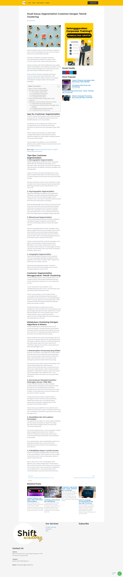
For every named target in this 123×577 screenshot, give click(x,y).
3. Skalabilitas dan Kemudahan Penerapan (42, 108)
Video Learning (40, 2)
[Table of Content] (58, 86)
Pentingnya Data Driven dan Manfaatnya (81, 86)
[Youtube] (67, 72)
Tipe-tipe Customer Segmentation (38, 90)
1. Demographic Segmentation (39, 91)
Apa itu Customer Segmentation (37, 88)
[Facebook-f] (64, 72)
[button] (93, 2)
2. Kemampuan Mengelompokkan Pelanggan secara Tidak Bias (45, 106)
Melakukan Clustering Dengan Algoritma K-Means (42, 102)
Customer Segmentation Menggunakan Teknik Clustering (42, 99)
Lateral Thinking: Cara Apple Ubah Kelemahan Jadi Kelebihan (83, 81)
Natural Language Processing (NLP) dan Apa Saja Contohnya (82, 96)
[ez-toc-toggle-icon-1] (57, 86)
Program (47, 2)
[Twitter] (71, 72)
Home (29, 2)
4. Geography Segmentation (38, 96)
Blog (34, 2)
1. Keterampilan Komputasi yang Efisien (41, 103)
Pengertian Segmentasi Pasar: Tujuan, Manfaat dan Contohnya (78, 91)
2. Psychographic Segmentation (39, 93)
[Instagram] (74, 72)
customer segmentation (34, 76)
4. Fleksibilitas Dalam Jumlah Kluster (40, 110)
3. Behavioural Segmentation (38, 95)
